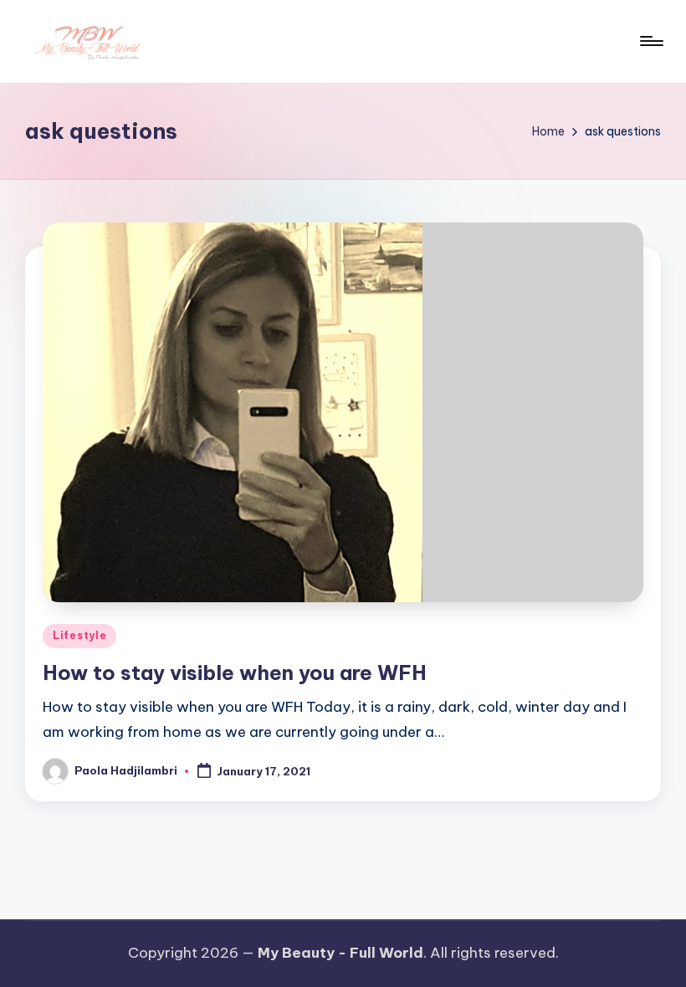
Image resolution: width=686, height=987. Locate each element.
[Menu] (650, 41)
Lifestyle (79, 635)
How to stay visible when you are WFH (235, 672)
